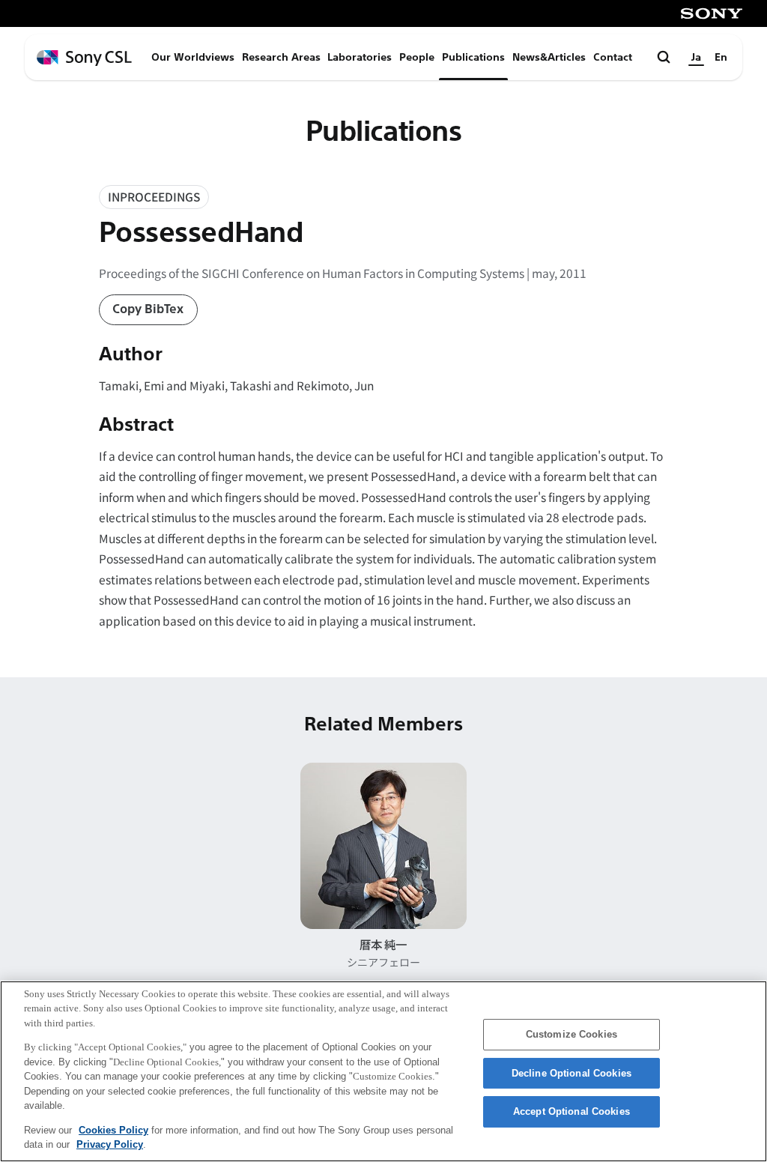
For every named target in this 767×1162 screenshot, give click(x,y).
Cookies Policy (113, 1130)
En (721, 57)
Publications (473, 57)
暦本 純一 (383, 944)
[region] (383, 1071)
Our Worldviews (192, 57)
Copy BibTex (148, 309)
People (416, 57)
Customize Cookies (571, 1034)
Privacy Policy (109, 1144)
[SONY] (711, 13)
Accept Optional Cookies (571, 1111)
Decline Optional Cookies (571, 1073)
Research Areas (281, 57)
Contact (612, 57)
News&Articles (549, 57)
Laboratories (359, 57)
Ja (696, 57)
